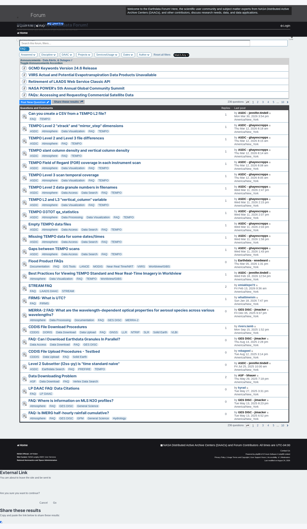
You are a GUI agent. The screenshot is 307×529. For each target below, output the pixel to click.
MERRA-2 (132, 320)
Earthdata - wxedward (253, 260)
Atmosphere (50, 131)
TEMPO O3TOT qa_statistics (53, 212)
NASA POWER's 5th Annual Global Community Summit (76, 88)
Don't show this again (27, 40)
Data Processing (72, 217)
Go (54, 502)
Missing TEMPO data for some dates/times (66, 236)
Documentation (39, 266)
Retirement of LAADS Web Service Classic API (69, 81)
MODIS (98, 266)
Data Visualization (73, 131)
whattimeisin (247, 297)
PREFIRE (84, 369)
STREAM (68, 291)
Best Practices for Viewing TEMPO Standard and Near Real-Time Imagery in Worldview (104, 273)
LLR (124, 332)
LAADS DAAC (49, 291)
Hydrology (119, 418)
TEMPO (45, 119)
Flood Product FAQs (45, 261)
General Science (87, 406)
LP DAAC (46, 393)
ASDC (34, 131)
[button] (247, 102)
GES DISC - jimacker (252, 309)
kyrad (242, 387)
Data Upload (88, 332)
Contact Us (285, 451)
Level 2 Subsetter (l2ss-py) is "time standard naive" (74, 364)
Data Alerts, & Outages (56, 60)
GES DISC (115, 320)
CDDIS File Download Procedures (57, 327)
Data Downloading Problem (52, 376)
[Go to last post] (270, 113)
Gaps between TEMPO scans (54, 249)
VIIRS (141, 266)
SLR (146, 332)
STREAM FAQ (40, 285)
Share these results (66, 101)
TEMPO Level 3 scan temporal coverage (63, 175)
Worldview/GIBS (159, 266)
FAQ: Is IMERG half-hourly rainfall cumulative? (68, 413)
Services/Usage (105, 54)
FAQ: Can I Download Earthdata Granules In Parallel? (74, 339)
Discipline (47, 54)
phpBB (257, 454)
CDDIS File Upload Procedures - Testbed (64, 351)
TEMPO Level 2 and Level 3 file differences (66, 138)
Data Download (66, 332)
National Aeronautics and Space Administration (37, 460)
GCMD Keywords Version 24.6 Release (62, 68)
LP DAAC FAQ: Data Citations (53, 388)
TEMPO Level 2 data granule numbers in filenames (72, 187)
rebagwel (244, 350)
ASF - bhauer (247, 375)
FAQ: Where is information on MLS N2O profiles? (71, 400)
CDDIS (34, 332)
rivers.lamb (245, 326)
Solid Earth (160, 332)
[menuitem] (209, 445)
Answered (27, 54)
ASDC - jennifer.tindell (253, 112)
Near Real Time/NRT (120, 266)
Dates (127, 54)
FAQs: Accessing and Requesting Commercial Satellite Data (81, 95)
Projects (83, 54)
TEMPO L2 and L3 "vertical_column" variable (67, 199)
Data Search (90, 192)
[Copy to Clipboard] (1, 522)
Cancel (43, 502)
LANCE (84, 266)
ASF (33, 381)
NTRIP (135, 332)
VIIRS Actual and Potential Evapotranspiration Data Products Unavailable (92, 75)
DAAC (66, 54)
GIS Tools (69, 266)
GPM (80, 418)
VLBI (174, 332)
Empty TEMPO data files (49, 224)
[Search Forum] (285, 41)
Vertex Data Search (85, 381)
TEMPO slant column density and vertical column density (78, 150)
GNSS (114, 332)
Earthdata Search (53, 369)
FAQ (33, 119)
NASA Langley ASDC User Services (42, 457)
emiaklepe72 (246, 285)
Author (143, 54)
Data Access (70, 192)
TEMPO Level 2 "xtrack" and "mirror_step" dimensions (75, 126)
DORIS (47, 332)
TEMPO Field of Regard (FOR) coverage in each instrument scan (84, 162)
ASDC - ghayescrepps (253, 125)
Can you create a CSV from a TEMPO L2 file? (67, 113)
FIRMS (44, 303)
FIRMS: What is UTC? (47, 298)
